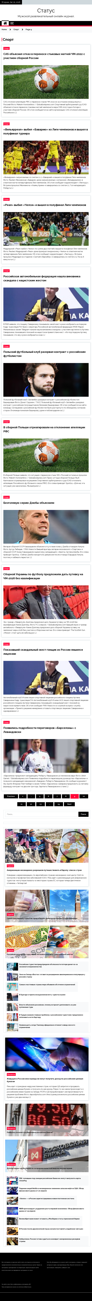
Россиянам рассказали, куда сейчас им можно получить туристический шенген (40, 954)
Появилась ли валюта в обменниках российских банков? (30, 1132)
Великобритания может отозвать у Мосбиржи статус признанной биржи (49, 1219)
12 (31, 804)
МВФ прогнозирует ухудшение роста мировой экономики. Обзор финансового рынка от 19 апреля (51, 1210)
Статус (46, 10)
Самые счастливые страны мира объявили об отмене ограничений (47, 984)
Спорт (6, 48)
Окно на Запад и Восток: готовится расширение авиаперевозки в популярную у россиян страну (52, 976)
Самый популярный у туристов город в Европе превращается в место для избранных (42, 918)
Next (69, 804)
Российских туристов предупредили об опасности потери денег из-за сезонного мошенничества (48, 965)
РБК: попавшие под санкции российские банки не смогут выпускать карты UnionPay (50, 1179)
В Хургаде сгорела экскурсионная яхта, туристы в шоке (42, 995)
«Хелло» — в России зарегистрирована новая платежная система (46, 1198)
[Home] (5, 23)
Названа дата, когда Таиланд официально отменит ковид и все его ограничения (47, 1026)
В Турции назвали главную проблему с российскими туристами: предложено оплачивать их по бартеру (51, 1016)
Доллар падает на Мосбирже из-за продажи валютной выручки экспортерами (39, 1168)
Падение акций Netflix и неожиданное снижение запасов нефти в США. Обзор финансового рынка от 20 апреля (51, 1190)
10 (84, 796)
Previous (11, 796)
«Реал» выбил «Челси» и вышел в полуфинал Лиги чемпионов (44, 205)
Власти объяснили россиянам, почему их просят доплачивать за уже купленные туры (47, 1006)
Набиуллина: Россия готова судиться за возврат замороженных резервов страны (49, 1240)
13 (41, 804)
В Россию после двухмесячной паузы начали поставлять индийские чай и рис (51, 1229)
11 (21, 804)
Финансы (11, 1074)
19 (59, 804)
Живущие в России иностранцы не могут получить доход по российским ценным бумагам (45, 1080)
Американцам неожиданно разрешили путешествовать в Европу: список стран (44, 870)
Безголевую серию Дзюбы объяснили (28, 502)
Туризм (10, 866)
